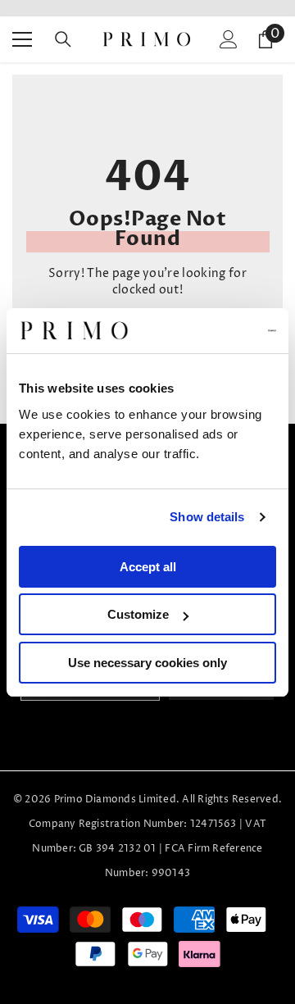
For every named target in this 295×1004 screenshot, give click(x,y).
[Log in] (229, 39)
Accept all (148, 567)
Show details (207, 517)
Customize (138, 614)
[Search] (63, 39)
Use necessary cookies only (147, 663)
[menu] (22, 39)
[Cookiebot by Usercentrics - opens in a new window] (208, 331)
